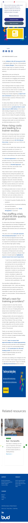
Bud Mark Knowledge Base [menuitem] (6, 482)
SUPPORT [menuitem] (3, 477)
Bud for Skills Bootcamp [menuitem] (20, 483)
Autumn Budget (9, 65)
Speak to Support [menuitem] (4, 483)
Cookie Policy (15, 508)
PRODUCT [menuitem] (18, 477)
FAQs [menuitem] (17, 486)
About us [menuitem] (3, 494)
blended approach (16, 164)
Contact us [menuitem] (3, 497)
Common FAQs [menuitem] (4, 485)
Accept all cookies (14, 19)
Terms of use (3, 508)
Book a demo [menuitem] (18, 485)
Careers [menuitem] (2, 496)
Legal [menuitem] (2, 499)
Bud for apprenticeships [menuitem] (20, 480)
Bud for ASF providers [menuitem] (20, 482)
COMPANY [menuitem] (3, 491)
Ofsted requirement (10, 158)
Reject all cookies (14, 23)
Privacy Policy (9, 508)
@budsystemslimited (10, 364)
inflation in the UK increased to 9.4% (15, 61)
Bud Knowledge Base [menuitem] (5, 480)
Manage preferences (14, 15)
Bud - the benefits (12, 441)
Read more (8, 454)
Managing (8, 438)
